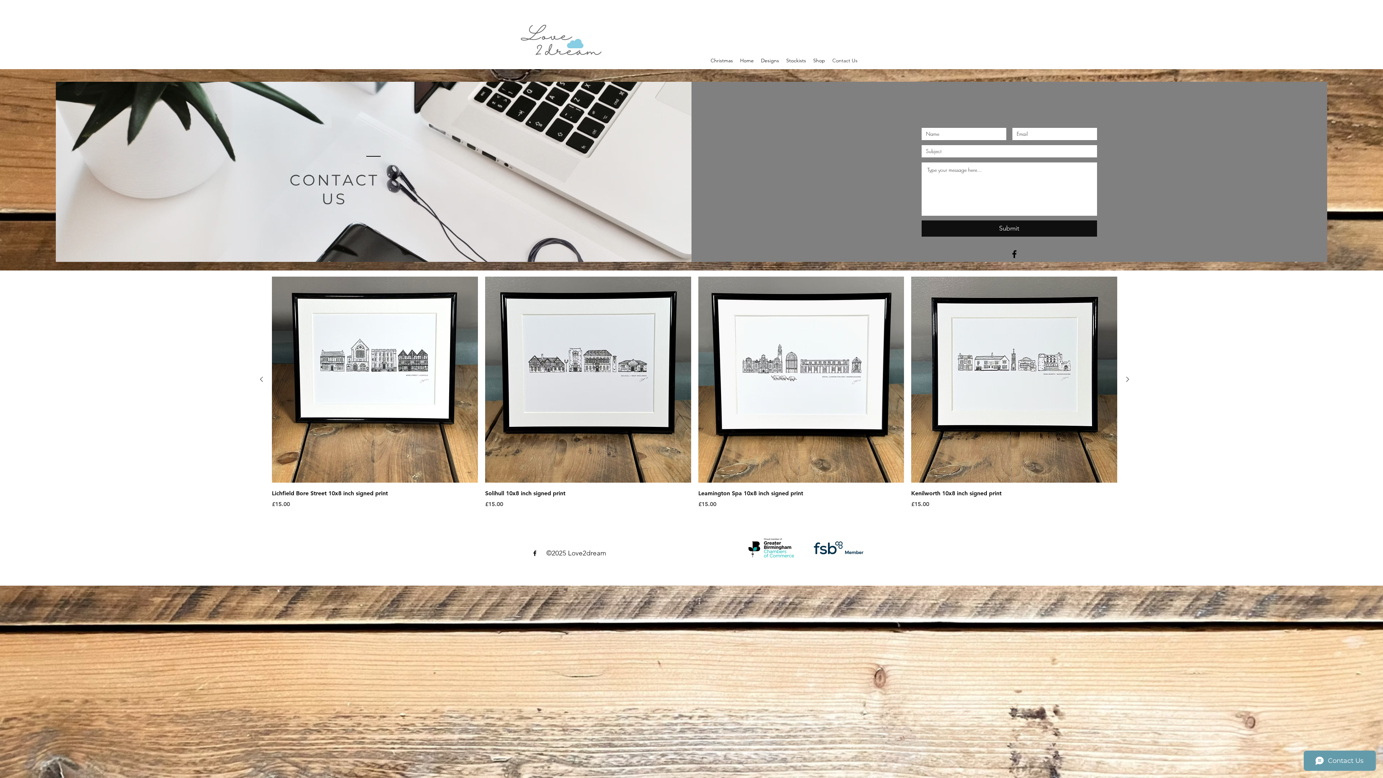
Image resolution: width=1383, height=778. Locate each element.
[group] (694, 392)
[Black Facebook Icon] (1014, 254)
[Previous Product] (261, 379)
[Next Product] (1127, 379)
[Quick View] (375, 380)
